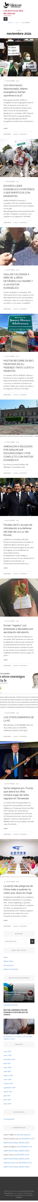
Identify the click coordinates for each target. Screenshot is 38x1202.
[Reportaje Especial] (19, 993)
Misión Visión (8, 961)
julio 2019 (7, 1096)
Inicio (6, 957)
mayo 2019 (7, 1104)
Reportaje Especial (11, 1005)
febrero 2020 (8, 1076)
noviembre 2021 (9, 1059)
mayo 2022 (7, 1051)
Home (10, 22)
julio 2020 (7, 1063)
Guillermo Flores (10, 1163)
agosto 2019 (8, 1092)
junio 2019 (7, 1100)
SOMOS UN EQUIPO (11, 969)
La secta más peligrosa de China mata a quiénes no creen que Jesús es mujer (18, 889)
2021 (17, 22)
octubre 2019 (8, 1084)
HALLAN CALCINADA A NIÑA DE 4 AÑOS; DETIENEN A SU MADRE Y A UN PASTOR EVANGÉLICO (18, 281)
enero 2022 (7, 1055)
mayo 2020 (7, 1068)
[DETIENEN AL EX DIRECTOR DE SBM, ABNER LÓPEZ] (19, 1026)
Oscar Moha (7, 134)
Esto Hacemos (9, 965)
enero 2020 (7, 1080)
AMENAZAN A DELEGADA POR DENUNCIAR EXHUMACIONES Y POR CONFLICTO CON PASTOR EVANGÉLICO (18, 453)
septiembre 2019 (9, 1088)
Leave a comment (20, 134)
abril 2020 (7, 1071)
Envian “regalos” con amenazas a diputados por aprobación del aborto (18, 629)
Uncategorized (9, 1119)
